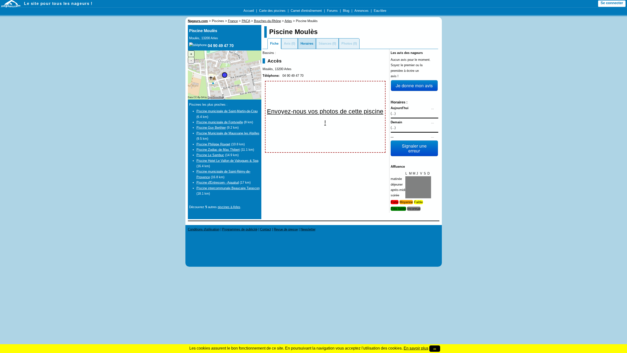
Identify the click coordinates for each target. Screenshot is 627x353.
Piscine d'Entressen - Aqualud (217, 182)
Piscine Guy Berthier (211, 127)
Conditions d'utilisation (203, 229)
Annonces (361, 11)
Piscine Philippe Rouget (213, 144)
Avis (287, 43)
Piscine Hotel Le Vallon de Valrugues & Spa (227, 161)
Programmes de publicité (239, 229)
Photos (346, 43)
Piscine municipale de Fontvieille (219, 122)
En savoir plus (416, 348)
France (233, 21)
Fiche (274, 43)
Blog (346, 11)
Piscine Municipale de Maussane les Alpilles (227, 133)
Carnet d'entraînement (306, 11)
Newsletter (308, 229)
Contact (265, 229)
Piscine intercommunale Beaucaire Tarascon (228, 188)
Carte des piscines (272, 11)
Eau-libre (380, 11)
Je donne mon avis (414, 85)
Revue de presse (286, 229)
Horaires (307, 43)
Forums (332, 11)
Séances (325, 43)
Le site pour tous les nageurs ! (58, 3)
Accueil (248, 11)
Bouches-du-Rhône (267, 21)
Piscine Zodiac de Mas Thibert (218, 149)
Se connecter (612, 3)
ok (434, 349)
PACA (246, 21)
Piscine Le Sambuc (210, 155)
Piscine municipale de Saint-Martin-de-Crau (227, 111)
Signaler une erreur (414, 148)
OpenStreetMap (216, 97)
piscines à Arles (229, 207)
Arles (288, 21)
